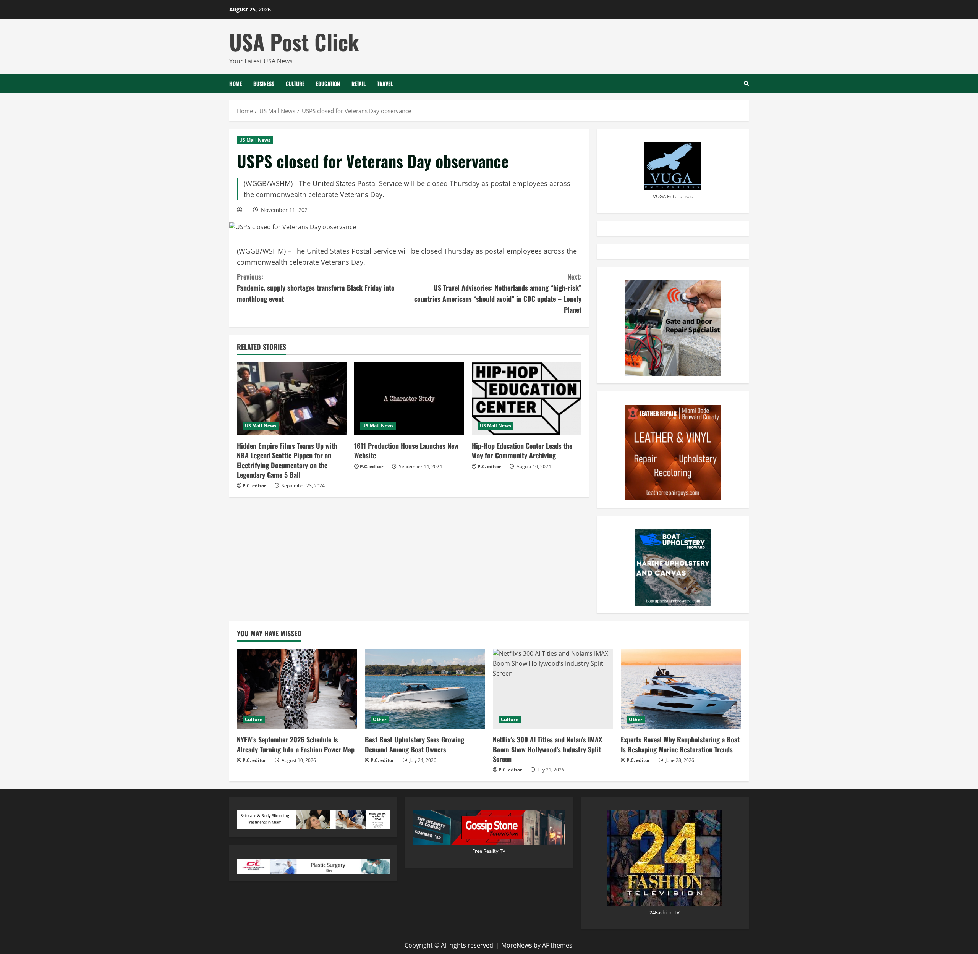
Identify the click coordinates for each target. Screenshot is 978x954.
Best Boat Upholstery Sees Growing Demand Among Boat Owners (414, 744)
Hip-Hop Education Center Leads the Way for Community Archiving (522, 450)
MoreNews (516, 945)
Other (380, 719)
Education (328, 83)
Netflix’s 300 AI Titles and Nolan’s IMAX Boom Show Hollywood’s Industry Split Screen (547, 748)
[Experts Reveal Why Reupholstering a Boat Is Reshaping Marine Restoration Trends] (681, 689)
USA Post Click (294, 41)
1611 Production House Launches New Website (406, 450)
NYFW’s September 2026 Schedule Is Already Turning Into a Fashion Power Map (296, 744)
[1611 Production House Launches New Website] (409, 399)
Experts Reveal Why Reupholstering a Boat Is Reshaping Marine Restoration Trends (680, 744)
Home (235, 83)
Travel (385, 83)
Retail (358, 83)
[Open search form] (746, 83)
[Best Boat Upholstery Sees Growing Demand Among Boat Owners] (425, 689)
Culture (295, 83)
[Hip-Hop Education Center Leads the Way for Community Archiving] (526, 399)
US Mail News (254, 140)
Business (263, 83)
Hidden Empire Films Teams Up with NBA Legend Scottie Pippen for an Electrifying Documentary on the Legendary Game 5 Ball (287, 460)
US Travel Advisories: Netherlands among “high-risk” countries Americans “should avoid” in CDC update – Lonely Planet (497, 293)
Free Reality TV (488, 850)
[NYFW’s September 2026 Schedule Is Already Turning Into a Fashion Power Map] (297, 689)
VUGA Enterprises (673, 196)
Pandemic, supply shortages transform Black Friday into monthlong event (316, 288)
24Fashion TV (664, 912)
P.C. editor (254, 485)
